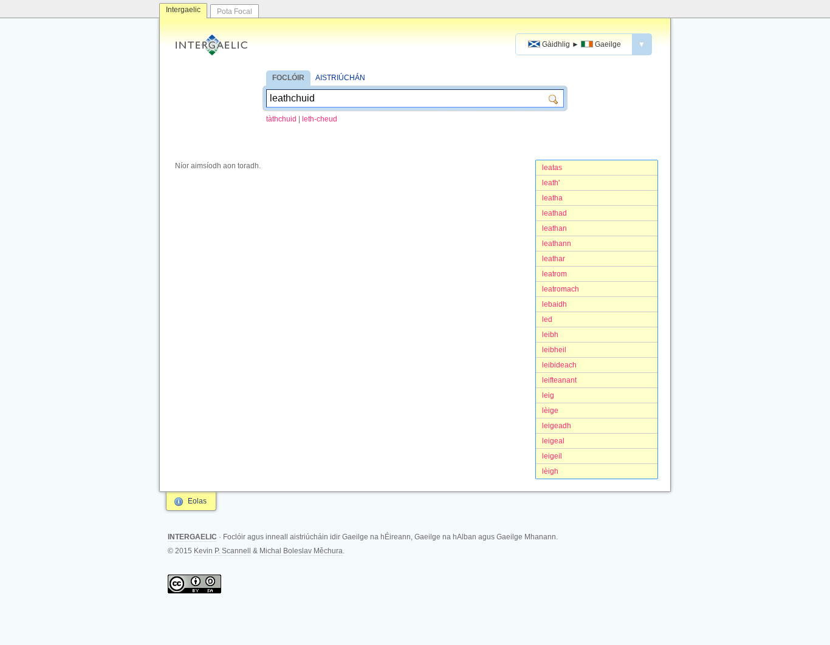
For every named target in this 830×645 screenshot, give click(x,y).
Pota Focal (234, 11)
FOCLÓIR (288, 77)
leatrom (554, 274)
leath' (551, 183)
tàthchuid (281, 119)
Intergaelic (183, 9)
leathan (554, 228)
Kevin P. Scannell (222, 551)
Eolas (197, 501)
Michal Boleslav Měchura (301, 551)
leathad (554, 213)
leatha (552, 198)
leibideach (559, 365)
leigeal (553, 441)
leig (548, 395)
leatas (552, 167)
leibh (550, 334)
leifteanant (559, 380)
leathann (556, 243)
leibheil (554, 350)
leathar (553, 258)
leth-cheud (319, 119)
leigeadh (556, 425)
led (547, 319)
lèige (550, 410)
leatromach (560, 289)
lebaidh (554, 304)
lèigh (550, 471)
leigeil (552, 456)
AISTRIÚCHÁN (340, 77)
